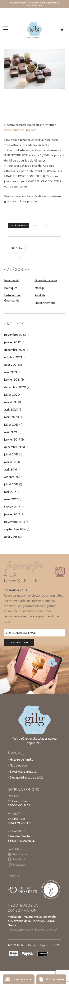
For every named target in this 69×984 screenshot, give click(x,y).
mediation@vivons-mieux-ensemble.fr (33, 929)
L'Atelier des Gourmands (12, 298)
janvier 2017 (12, 514)
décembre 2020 (15, 387)
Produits (40, 225)
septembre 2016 (15, 529)
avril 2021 (10, 372)
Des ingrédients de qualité (27, 777)
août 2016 (10, 536)
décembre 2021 (14, 350)
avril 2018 (10, 469)
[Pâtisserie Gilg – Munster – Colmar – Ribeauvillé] (34, 30)
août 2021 (10, 364)
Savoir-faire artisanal (23, 771)
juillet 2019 (11, 424)
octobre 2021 (13, 357)
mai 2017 (10, 492)
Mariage (39, 288)
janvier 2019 (12, 439)
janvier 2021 (12, 379)
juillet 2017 (11, 484)
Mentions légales (38, 945)
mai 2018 (10, 462)
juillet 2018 (11, 454)
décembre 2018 (14, 447)
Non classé (11, 280)
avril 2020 (11, 409)
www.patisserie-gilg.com (20, 130)
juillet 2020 (12, 394)
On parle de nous (45, 280)
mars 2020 (11, 417)
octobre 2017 (13, 477)
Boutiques (10, 288)
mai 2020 (10, 402)
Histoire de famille (21, 759)
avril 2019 (10, 432)
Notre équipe (18, 765)
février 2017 (12, 507)
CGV (56, 945)
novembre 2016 (14, 522)
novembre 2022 (15, 334)
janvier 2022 (12, 342)
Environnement (44, 303)
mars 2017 (11, 499)
